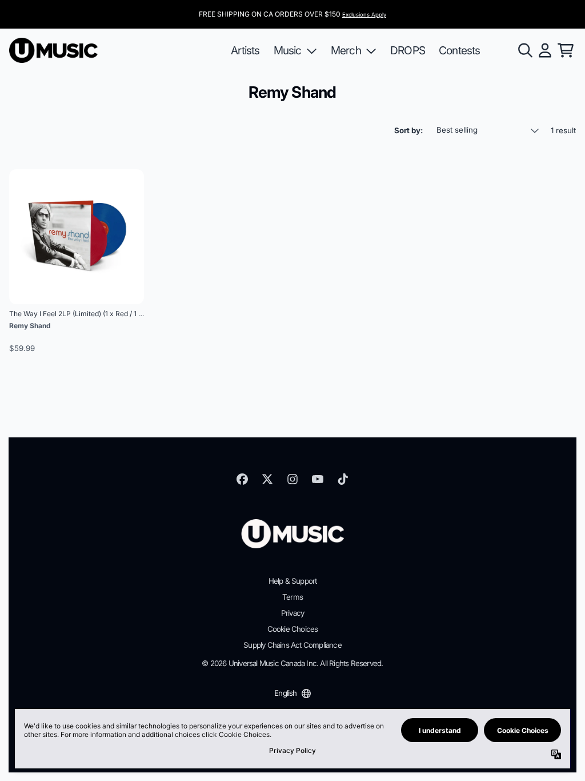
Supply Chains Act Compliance (292, 644)
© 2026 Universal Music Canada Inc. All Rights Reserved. (292, 663)
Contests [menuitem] (459, 50)
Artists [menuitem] (245, 50)
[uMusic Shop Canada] (53, 50)
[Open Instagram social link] (292, 479)
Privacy (292, 612)
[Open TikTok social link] (342, 479)
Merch (346, 50)
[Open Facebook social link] (242, 479)
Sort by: (408, 130)
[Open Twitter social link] (267, 479)
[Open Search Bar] (524, 50)
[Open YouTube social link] (317, 479)
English (285, 693)
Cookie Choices (292, 628)
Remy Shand (30, 325)
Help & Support (293, 580)
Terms (292, 596)
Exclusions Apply (364, 14)
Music (288, 50)
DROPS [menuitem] (407, 50)
